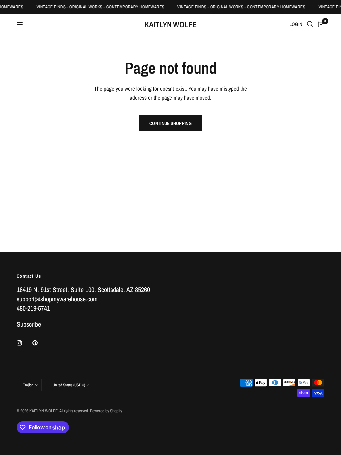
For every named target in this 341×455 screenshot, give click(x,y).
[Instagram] (24, 343)
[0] (320, 24)
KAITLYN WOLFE (170, 24)
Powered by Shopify (106, 411)
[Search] (310, 24)
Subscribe (29, 324)
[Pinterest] (39, 343)
